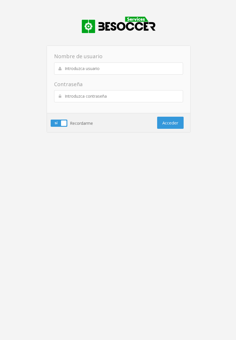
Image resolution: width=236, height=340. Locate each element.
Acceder (170, 123)
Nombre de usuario (78, 56)
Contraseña (68, 84)
